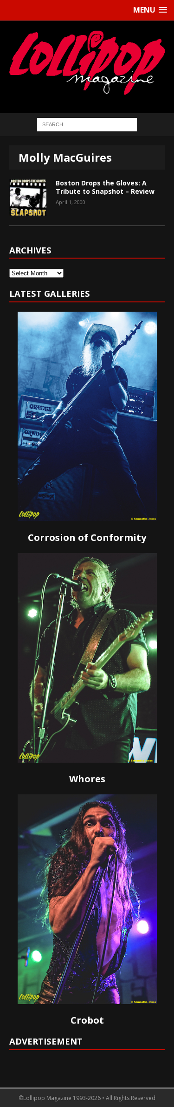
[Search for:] (87, 124)
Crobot (87, 1020)
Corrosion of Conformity (87, 537)
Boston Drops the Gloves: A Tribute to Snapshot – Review (105, 187)
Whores (87, 778)
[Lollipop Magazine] (87, 62)
